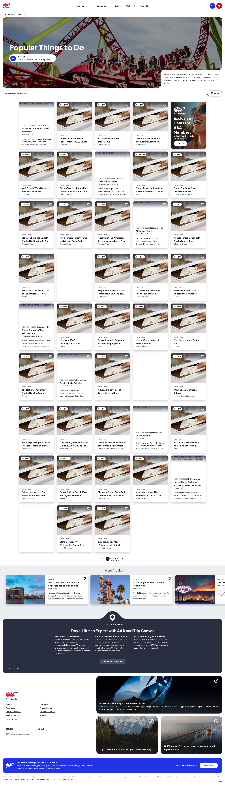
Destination (23, 57)
